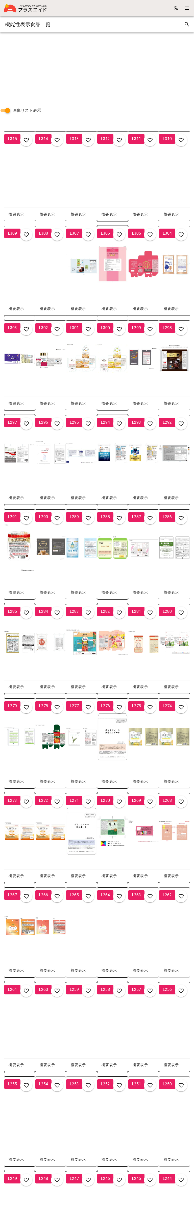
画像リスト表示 (27, 110)
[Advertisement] (97, 67)
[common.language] (176, 8)
